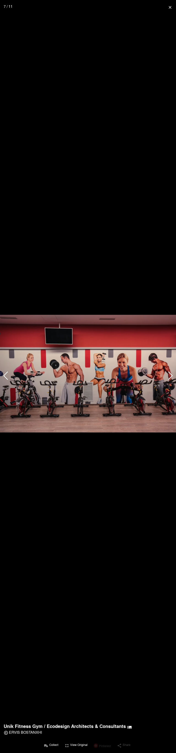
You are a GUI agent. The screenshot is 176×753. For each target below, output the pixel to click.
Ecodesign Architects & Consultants (86, 726)
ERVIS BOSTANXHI (25, 732)
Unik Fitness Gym (23, 726)
